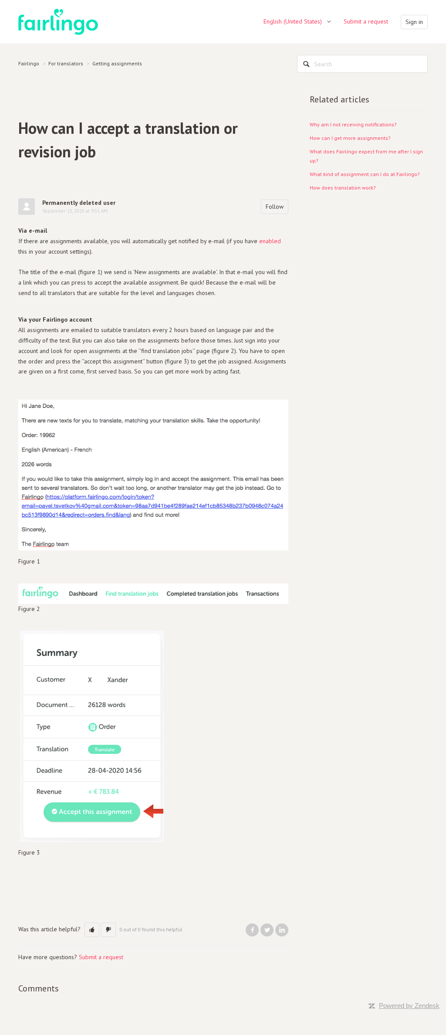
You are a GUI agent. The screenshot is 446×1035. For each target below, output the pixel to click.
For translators (65, 63)
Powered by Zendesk (409, 1005)
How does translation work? (343, 187)
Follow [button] (275, 206)
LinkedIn (281, 930)
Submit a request (366, 21)
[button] (91, 930)
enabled (270, 241)
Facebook (252, 930)
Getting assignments (117, 63)
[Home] (58, 21)
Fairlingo (28, 63)
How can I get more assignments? (350, 138)
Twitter (267, 930)
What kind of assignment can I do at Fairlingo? (365, 174)
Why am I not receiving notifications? (353, 124)
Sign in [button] (414, 22)
